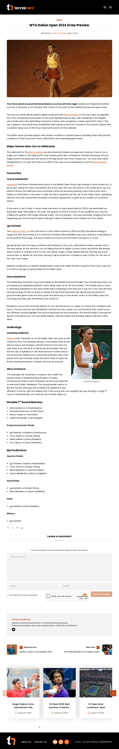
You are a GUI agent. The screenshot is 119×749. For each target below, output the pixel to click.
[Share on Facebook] (9, 529)
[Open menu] (110, 7)
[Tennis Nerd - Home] (20, 7)
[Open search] (105, 7)
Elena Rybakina (71, 114)
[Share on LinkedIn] (23, 529)
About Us (26, 742)
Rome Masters (36, 152)
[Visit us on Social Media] (55, 742)
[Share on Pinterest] (18, 529)
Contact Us (40, 742)
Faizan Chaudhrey (59, 33)
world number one (20, 231)
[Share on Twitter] (13, 529)
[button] (6, 693)
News (59, 20)
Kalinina (11, 338)
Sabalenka (12, 184)
